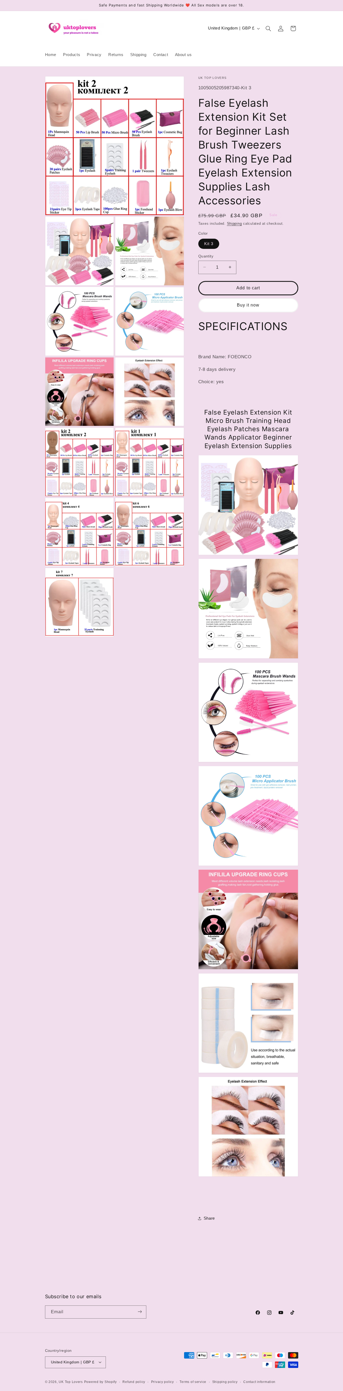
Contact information (259, 1381)
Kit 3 (208, 243)
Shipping (234, 223)
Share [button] (209, 1218)
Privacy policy (162, 1381)
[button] (268, 28)
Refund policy (133, 1381)
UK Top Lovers (71, 1381)
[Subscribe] (139, 1311)
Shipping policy (225, 1381)
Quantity (205, 256)
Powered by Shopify (100, 1381)
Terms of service (193, 1381)
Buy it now (248, 304)
